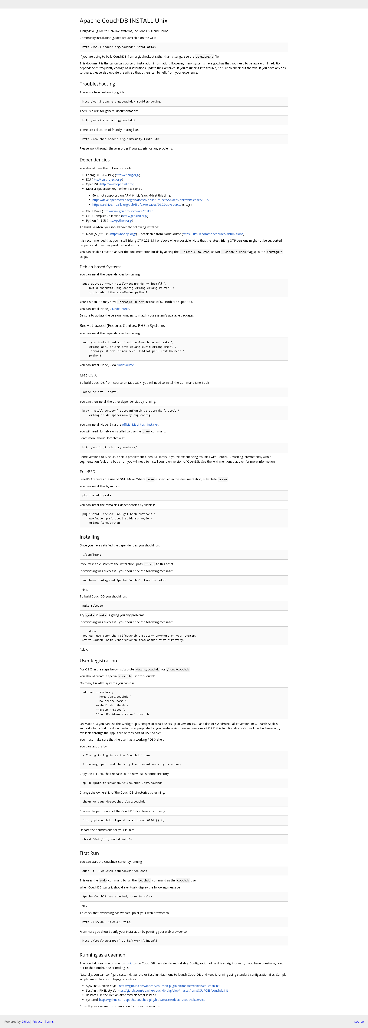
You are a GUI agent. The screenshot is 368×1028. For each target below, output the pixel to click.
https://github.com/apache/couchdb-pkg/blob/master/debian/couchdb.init (169, 986)
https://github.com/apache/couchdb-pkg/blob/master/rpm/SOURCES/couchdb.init (172, 990)
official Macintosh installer (140, 424)
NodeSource (120, 309)
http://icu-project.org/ (107, 179)
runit (129, 963)
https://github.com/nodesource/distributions (213, 234)
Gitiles (26, 1021)
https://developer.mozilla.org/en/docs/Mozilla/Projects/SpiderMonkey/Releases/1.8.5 (150, 200)
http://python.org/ (120, 220)
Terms (49, 1021)
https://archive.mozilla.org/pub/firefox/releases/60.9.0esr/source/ (136, 204)
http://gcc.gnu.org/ (134, 216)
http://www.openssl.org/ (116, 184)
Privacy (37, 1021)
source (359, 1021)
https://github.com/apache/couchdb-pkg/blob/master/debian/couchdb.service (152, 1000)
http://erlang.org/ (127, 175)
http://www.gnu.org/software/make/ (127, 211)
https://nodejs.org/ (123, 234)
